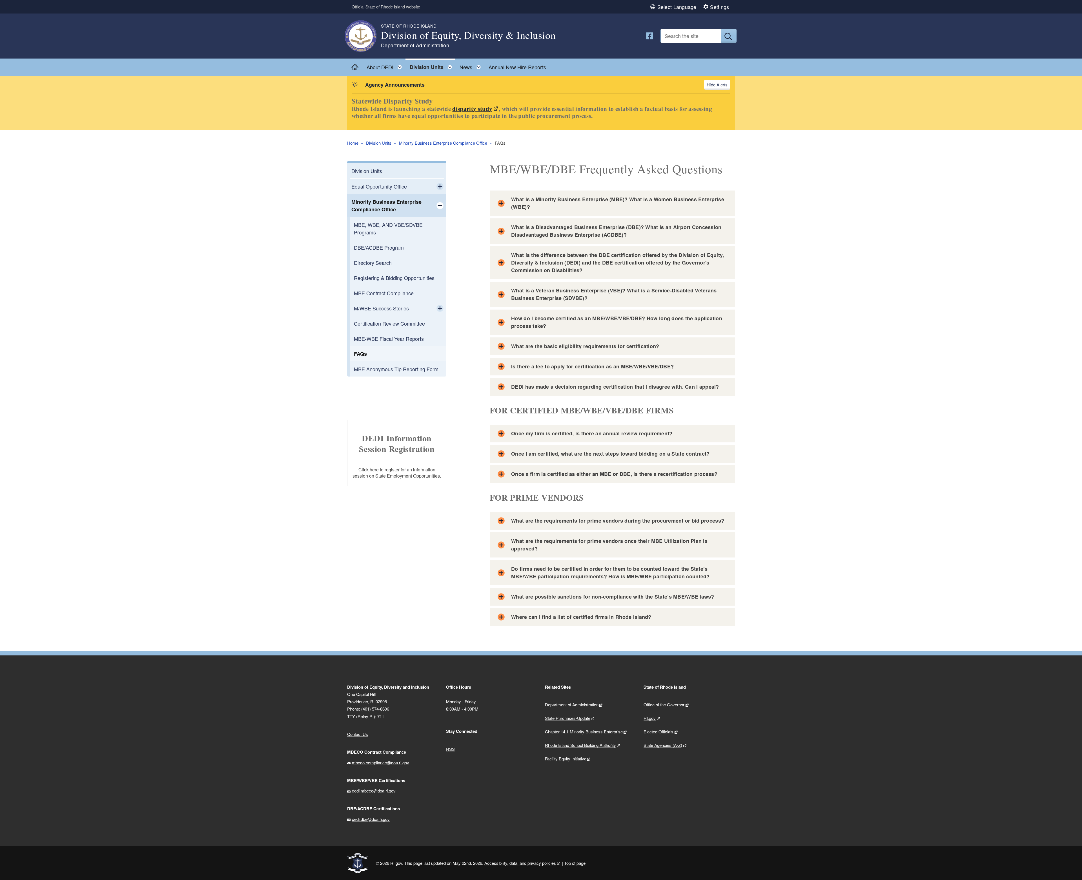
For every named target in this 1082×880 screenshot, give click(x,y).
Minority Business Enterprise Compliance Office (443, 143)
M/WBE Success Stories (381, 308)
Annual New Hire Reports (517, 67)
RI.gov (650, 718)
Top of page (575, 863)
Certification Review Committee (389, 323)
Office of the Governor (664, 704)
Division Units (378, 143)
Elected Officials (658, 732)
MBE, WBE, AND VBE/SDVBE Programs (388, 228)
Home (352, 143)
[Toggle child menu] (440, 186)
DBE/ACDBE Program (379, 247)
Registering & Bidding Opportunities (394, 277)
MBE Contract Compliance (384, 293)
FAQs (360, 353)
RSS (450, 749)
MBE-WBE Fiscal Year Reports (389, 338)
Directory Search (373, 262)
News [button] (472, 66)
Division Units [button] (432, 66)
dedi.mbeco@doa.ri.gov (374, 791)
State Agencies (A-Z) (663, 745)
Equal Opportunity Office (379, 186)
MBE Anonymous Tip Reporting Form (396, 369)
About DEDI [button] (386, 66)
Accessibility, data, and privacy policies (520, 863)
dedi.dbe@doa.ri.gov (371, 819)
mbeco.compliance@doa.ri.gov (380, 762)
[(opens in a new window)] (649, 36)
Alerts (722, 85)
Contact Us (357, 734)
